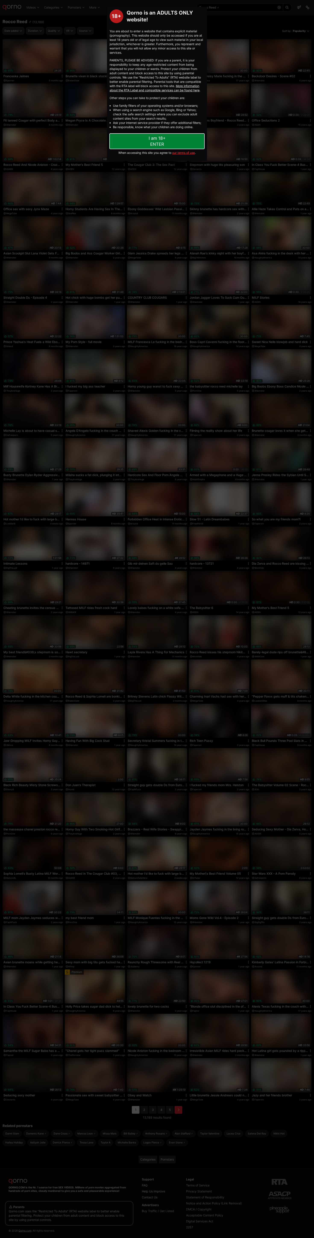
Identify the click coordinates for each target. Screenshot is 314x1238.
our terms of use (183, 152)
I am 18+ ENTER (157, 141)
